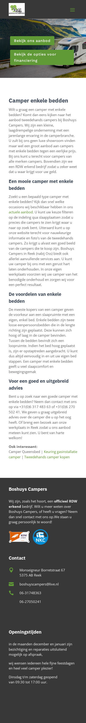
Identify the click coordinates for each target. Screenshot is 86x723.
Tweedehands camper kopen (47, 457)
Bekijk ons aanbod (32, 40)
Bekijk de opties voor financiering (35, 57)
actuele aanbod (21, 212)
